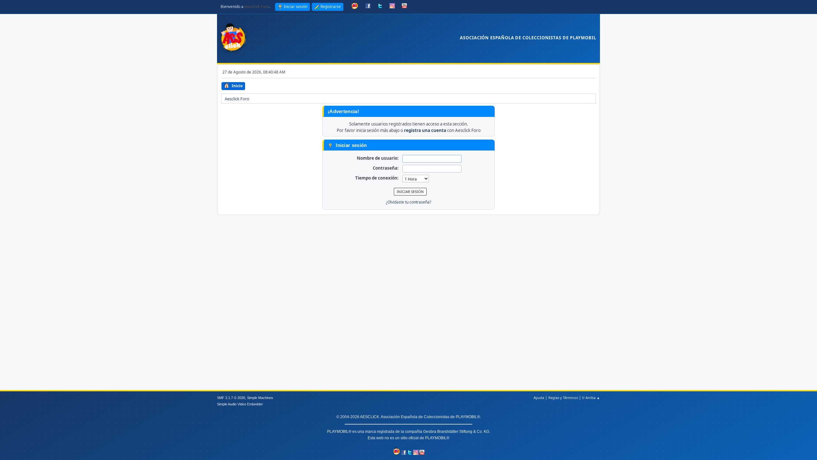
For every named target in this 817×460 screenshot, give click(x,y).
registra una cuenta (425, 130)
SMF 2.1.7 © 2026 (231, 398)
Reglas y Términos (563, 397)
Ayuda (539, 397)
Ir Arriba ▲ (591, 397)
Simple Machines (260, 398)
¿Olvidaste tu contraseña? (408, 202)
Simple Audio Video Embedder (240, 404)
